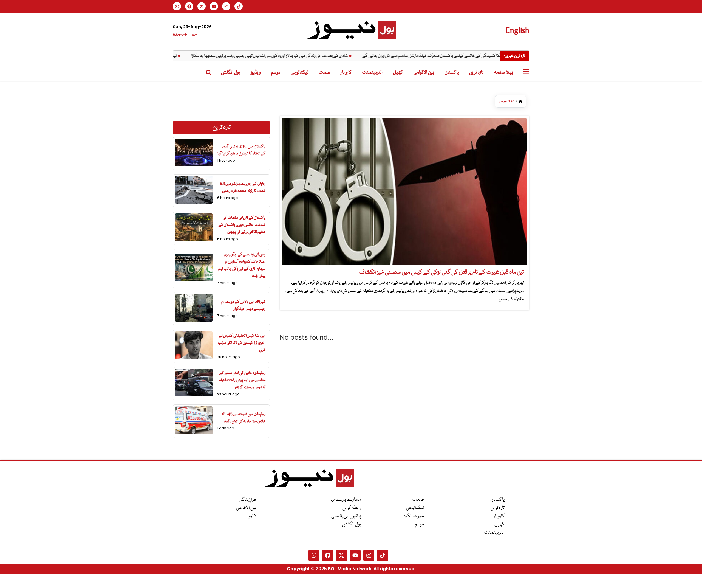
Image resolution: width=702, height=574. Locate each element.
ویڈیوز (255, 72)
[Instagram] (226, 6)
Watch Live (185, 35)
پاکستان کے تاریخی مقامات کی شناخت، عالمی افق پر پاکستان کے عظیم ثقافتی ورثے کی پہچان (242, 225)
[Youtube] (214, 6)
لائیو (252, 516)
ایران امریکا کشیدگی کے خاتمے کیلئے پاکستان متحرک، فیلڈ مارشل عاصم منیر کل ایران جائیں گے (451, 56)
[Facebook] (189, 6)
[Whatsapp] (177, 6)
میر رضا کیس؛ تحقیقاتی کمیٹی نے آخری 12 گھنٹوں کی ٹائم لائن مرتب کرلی (241, 343)
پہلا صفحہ (503, 72)
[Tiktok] (238, 6)
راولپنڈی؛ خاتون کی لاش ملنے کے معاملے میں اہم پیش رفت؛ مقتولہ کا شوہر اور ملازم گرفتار (242, 380)
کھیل (398, 72)
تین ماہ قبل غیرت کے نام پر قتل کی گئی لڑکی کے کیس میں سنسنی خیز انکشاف (441, 272)
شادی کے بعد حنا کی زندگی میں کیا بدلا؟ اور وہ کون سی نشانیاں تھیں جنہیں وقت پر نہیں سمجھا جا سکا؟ (283, 56)
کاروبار (346, 72)
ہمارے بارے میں (345, 499)
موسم (275, 72)
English (517, 30)
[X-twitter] (201, 6)
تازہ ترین (476, 72)
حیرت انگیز (414, 516)
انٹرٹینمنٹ (372, 72)
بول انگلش (230, 72)
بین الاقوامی (424, 72)
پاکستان (452, 72)
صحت (324, 72)
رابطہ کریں (351, 508)
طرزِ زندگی (247, 499)
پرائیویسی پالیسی (346, 516)
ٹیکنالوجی (299, 72)
